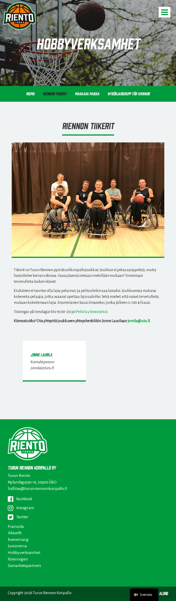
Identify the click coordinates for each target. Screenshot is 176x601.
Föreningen (18, 559)
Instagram (25, 507)
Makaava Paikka (87, 93)
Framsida (16, 526)
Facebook (24, 499)
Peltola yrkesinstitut (91, 311)
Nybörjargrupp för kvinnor (129, 93)
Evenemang (18, 539)
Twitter (22, 517)
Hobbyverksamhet (24, 552)
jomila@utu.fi (139, 320)
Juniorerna (17, 546)
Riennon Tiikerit (54, 93)
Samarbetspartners (24, 565)
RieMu (30, 93)
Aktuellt (15, 533)
